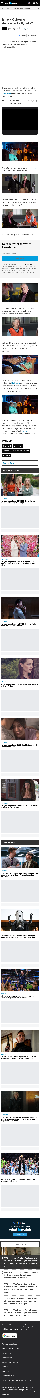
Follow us (23, 35)
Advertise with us (8, 1376)
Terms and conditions (9, 1344)
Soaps (4, 14)
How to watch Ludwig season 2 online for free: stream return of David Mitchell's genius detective (21, 1275)
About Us (5, 1371)
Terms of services (26, 264)
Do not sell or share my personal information (17, 1380)
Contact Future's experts (10, 1348)
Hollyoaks (12, 14)
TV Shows (6, 455)
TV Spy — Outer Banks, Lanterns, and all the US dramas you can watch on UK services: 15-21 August (21, 1301)
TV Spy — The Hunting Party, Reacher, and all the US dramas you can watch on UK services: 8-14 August (21, 1313)
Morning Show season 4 (21, 8)
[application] (20, 119)
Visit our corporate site (18, 1329)
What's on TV (26, 28)
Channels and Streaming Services (16, 451)
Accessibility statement (10, 1362)
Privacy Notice (29, 266)
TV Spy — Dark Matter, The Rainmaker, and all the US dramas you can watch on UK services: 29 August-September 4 (21, 1262)
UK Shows (18, 446)
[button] (2, 3)
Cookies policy (7, 1358)
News (5, 29)
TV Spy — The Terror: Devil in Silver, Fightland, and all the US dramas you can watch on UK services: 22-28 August (20, 1288)
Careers (5, 1367)
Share (7, 35)
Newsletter (34, 35)
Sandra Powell (15, 28)
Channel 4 (7, 446)
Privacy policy (7, 1353)
